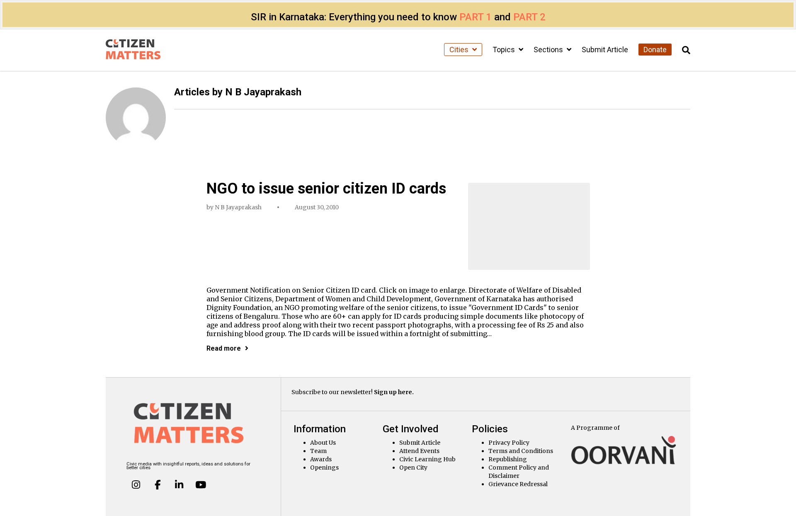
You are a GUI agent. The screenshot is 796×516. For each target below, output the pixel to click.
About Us (323, 442)
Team (318, 451)
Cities (459, 49)
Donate (655, 49)
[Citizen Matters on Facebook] (157, 484)
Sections (549, 49)
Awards (321, 459)
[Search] (686, 50)
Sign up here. (394, 392)
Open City (413, 467)
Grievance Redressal (518, 484)
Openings (324, 467)
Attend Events (419, 451)
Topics (505, 49)
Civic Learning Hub (427, 459)
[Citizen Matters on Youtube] (200, 484)
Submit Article (605, 49)
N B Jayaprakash (238, 207)
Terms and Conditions (520, 451)
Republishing (507, 459)
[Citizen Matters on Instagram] (136, 484)
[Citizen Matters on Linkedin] (179, 484)
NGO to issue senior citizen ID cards (326, 188)
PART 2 (529, 17)
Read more (223, 348)
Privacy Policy (508, 442)
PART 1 (475, 17)
